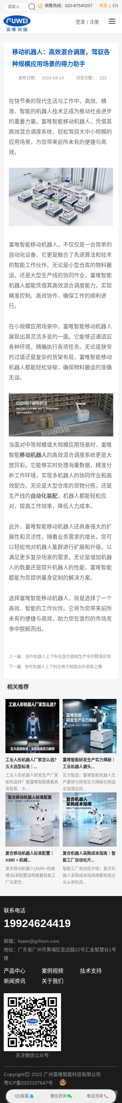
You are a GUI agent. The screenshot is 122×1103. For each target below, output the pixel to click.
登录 (80, 22)
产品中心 (14, 971)
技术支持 (91, 971)
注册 (94, 22)
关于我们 (52, 981)
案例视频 (52, 971)
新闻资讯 (14, 981)
